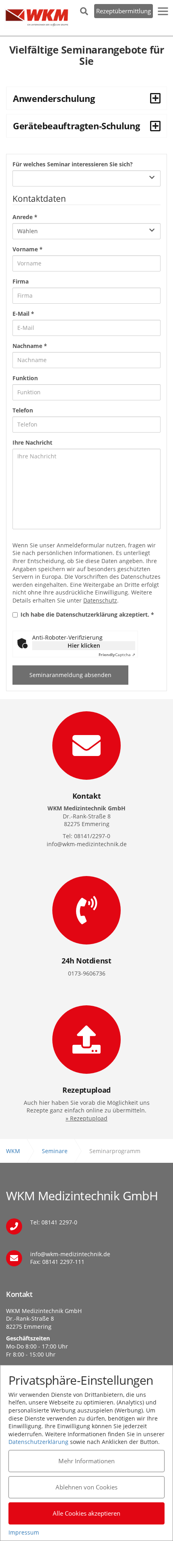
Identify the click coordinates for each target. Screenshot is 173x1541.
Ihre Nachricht (32, 442)
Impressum (23, 1532)
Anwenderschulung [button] (54, 98)
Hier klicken (84, 645)
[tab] (86, 98)
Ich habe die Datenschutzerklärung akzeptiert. (87, 614)
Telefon (22, 410)
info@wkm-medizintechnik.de (70, 1254)
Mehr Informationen (86, 1461)
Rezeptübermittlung (123, 11)
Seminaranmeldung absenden (70, 675)
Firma (20, 281)
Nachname (29, 346)
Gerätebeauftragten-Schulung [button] (76, 126)
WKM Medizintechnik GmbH (37, 18)
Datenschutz (100, 600)
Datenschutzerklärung (38, 1442)
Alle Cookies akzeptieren (86, 1513)
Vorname (27, 249)
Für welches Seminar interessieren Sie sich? (72, 164)
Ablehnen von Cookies (86, 1487)
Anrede (24, 217)
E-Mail (23, 313)
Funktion (25, 378)
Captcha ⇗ (117, 654)
